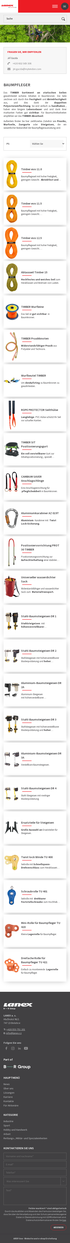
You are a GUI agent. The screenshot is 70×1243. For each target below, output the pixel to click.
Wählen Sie (37, 143)
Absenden (58, 1227)
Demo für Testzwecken (18, 1006)
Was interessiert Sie (18, 1181)
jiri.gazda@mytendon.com (27, 69)
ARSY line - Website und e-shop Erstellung (35, 1238)
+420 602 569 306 (22, 63)
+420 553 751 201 (16, 1029)
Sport (7, 1125)
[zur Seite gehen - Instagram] (13, 1048)
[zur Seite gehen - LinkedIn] (19, 1048)
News (7, 1084)
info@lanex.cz (14, 1033)
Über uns (8, 1088)
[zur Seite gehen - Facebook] (6, 1048)
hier (64, 1220)
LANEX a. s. (9, 6)
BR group (17, 1067)
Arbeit (7, 1134)
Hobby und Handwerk (15, 1129)
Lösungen (9, 1092)
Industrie (8, 1121)
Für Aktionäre (11, 1105)
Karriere (8, 1097)
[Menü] (55, 6)
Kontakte (9, 1101)
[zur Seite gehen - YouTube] (26, 1048)
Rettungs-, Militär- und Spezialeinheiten (25, 1138)
